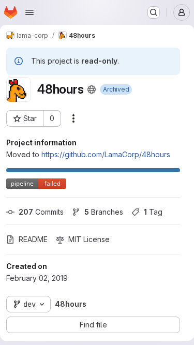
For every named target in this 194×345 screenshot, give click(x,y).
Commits (41, 211)
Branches (103, 211)
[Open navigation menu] (29, 12)
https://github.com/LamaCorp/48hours (105, 154)
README (33, 239)
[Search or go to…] (153, 12)
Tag (153, 211)
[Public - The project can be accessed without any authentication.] (91, 89)
